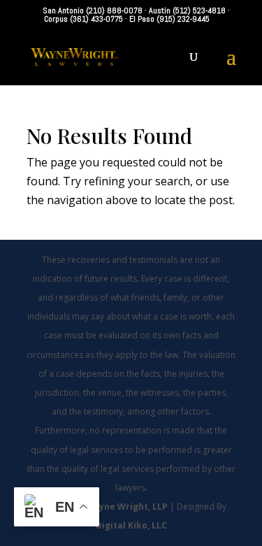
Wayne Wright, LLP (127, 506)
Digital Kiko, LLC (131, 525)
